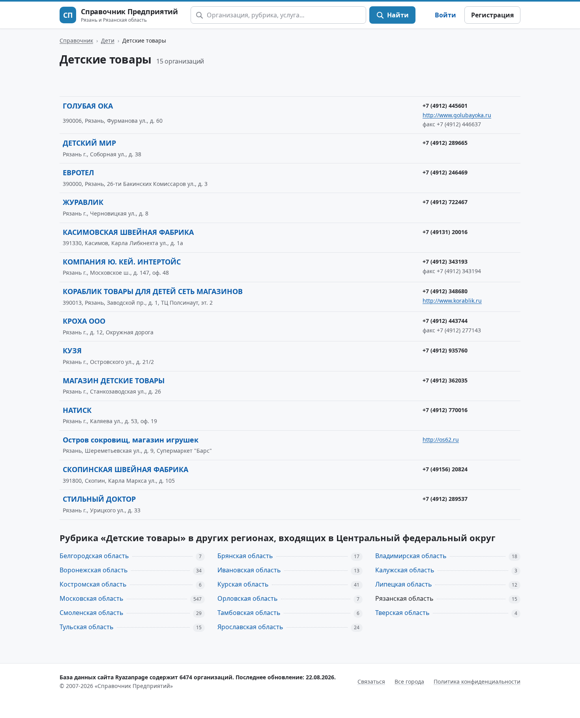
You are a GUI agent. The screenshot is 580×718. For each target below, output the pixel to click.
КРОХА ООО (84, 321)
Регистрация (492, 15)
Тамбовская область (249, 612)
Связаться (371, 681)
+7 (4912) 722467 (445, 202)
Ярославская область (250, 626)
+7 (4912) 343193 (445, 261)
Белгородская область (94, 555)
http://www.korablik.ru (452, 300)
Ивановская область (249, 570)
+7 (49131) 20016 (445, 232)
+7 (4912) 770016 (445, 410)
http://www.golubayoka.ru (457, 115)
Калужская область (404, 570)
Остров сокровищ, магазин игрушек (130, 439)
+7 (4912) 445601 (445, 105)
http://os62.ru (441, 439)
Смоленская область (91, 612)
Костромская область (93, 584)
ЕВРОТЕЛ (78, 172)
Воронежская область (94, 570)
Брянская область (245, 555)
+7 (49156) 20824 (445, 469)
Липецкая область (403, 584)
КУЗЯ (72, 350)
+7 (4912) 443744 (445, 320)
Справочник (76, 40)
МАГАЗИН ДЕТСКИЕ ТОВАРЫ (114, 380)
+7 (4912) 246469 (445, 172)
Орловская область (247, 598)
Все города (409, 681)
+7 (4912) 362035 (445, 380)
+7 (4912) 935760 (445, 350)
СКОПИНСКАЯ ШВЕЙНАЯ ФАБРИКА (125, 469)
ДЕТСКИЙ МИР (89, 143)
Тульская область (87, 626)
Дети (107, 40)
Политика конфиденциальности (477, 681)
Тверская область (402, 612)
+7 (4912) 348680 (445, 291)
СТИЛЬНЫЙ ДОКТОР (99, 499)
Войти (445, 15)
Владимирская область (411, 555)
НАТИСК (77, 410)
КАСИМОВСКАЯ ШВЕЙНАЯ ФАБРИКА (128, 232)
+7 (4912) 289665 (445, 142)
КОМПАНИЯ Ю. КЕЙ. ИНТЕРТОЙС (122, 261)
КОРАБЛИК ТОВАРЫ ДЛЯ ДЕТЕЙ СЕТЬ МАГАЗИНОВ (153, 291)
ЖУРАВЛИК (83, 202)
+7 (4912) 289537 (445, 498)
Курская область (243, 584)
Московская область (91, 598)
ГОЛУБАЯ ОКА (88, 106)
